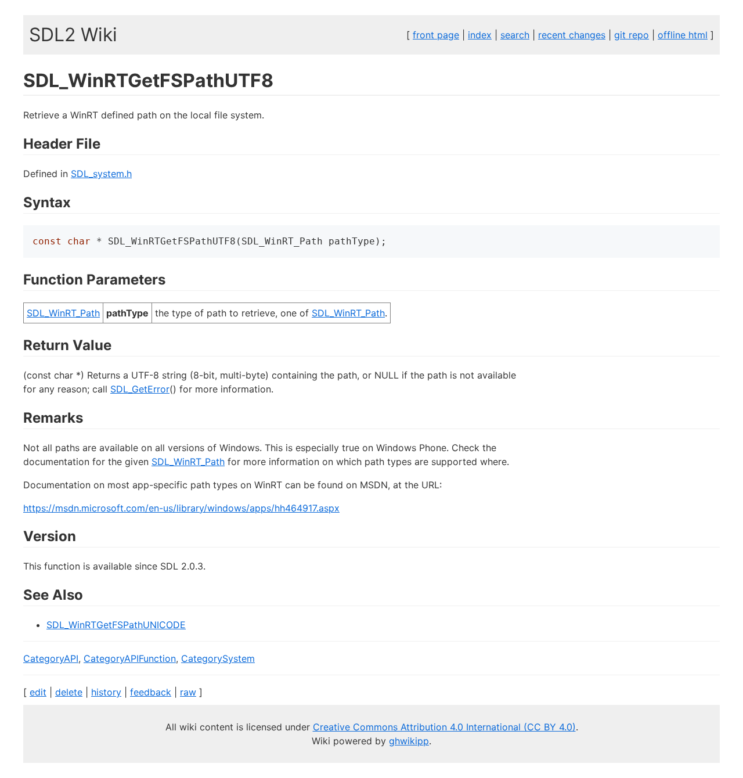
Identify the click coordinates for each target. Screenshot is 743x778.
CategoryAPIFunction (130, 658)
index (480, 35)
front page (436, 35)
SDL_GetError (139, 389)
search (514, 35)
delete (68, 692)
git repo (631, 35)
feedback (150, 692)
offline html (683, 35)
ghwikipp (409, 741)
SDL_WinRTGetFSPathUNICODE (116, 625)
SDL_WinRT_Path (63, 313)
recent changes (571, 35)
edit (38, 692)
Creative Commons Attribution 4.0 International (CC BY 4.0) (444, 727)
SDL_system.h (101, 173)
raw (188, 692)
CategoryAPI (50, 658)
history (106, 692)
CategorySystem (218, 658)
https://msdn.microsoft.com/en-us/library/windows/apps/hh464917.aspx (181, 508)
